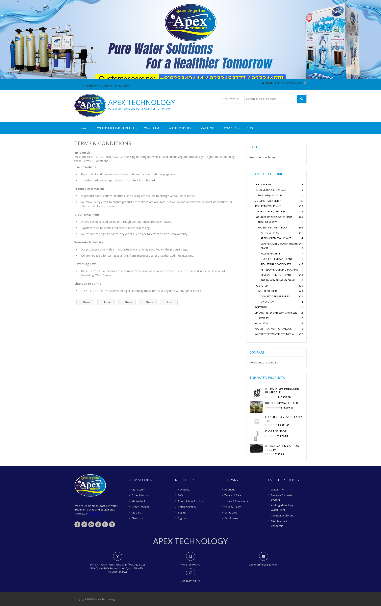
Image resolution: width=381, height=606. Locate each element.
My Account (138, 489)
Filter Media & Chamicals (279, 523)
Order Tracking (140, 507)
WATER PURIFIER (180, 128)
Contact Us (230, 512)
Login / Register (274, 82)
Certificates (231, 518)
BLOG (250, 128)
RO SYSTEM (261, 285)
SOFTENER (261, 307)
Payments (184, 489)
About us (229, 489)
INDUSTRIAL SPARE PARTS (276, 264)
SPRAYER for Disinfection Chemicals (276, 312)
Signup (182, 512)
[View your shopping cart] (305, 83)
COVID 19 (230, 128)
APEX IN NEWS (263, 184)
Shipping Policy (187, 507)
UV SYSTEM (267, 301)
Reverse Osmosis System (281, 497)
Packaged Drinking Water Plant (273, 217)
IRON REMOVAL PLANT (268, 206)
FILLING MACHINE (271, 253)
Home (83, 128)
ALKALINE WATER (267, 222)
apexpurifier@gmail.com (263, 564)
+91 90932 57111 (190, 581)
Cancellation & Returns (191, 501)
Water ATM (151, 128)
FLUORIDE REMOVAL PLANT (276, 259)
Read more (94, 513)
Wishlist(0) (295, 82)
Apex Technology (141, 102)
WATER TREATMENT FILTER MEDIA (274, 334)
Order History (140, 495)
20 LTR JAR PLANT (271, 233)
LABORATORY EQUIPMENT (270, 211)
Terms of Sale (232, 495)
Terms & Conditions (236, 501)
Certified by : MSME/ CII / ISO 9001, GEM (107, 86)
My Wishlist (138, 501)
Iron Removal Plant (282, 515)
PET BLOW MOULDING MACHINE (279, 269)
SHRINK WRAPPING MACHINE (278, 280)
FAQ (180, 495)
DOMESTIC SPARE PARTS (275, 296)
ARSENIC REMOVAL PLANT (276, 238)
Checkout (137, 518)
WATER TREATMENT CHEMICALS (273, 328)
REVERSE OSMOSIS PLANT (276, 275)
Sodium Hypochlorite (270, 195)
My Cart (136, 512)
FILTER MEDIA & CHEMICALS (271, 190)
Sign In (182, 518)
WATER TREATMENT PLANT (115, 128)
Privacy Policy (232, 507)
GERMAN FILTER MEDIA (268, 200)
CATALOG (207, 128)
